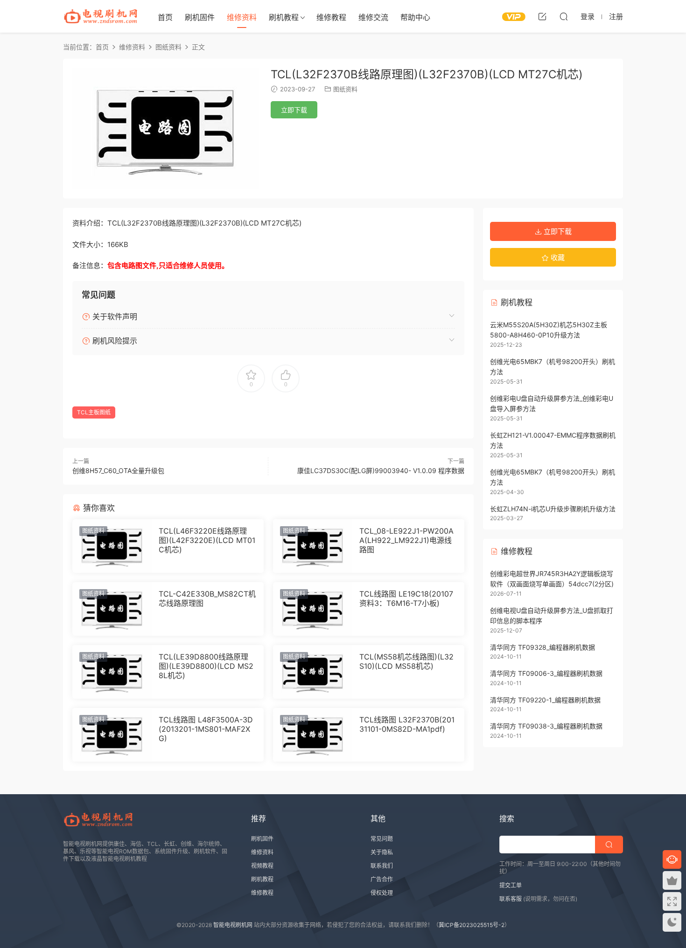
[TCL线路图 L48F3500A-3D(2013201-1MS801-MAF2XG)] (112, 735)
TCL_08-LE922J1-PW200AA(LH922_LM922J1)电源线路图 (406, 540)
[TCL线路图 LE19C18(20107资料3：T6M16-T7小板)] (312, 609)
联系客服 (510, 898)
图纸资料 (345, 89)
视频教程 (262, 865)
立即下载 (294, 110)
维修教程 (331, 17)
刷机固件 (200, 17)
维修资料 (242, 17)
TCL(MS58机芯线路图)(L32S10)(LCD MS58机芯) (406, 661)
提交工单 (510, 885)
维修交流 (373, 17)
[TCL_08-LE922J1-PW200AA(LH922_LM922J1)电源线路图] (312, 546)
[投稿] (542, 16)
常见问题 (382, 838)
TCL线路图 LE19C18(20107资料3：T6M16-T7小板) (406, 598)
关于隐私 (382, 852)
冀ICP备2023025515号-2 (471, 924)
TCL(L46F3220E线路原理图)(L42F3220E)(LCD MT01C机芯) (207, 540)
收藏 (557, 257)
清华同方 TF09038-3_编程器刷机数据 (546, 726)
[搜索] (563, 16)
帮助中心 (415, 17)
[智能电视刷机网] (100, 16)
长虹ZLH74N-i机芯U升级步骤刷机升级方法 (553, 509)
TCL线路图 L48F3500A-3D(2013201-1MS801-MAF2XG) (206, 729)
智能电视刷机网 (232, 924)
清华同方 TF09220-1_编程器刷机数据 (545, 700)
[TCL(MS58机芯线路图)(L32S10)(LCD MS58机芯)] (312, 672)
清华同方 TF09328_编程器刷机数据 (542, 647)
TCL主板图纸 (94, 412)
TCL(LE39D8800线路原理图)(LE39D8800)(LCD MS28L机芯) (206, 666)
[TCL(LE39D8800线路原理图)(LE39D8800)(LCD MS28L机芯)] (112, 672)
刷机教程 (284, 17)
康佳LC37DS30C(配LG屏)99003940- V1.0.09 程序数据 (380, 470)
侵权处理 (382, 892)
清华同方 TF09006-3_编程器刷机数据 (546, 673)
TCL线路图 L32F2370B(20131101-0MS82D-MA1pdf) (407, 724)
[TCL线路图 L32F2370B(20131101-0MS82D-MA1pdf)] (312, 735)
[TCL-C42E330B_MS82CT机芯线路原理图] (112, 609)
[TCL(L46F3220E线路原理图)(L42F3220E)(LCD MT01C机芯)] (112, 546)
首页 (165, 17)
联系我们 (382, 865)
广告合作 (382, 879)
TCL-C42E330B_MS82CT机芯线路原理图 (207, 598)
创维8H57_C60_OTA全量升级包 (118, 470)
